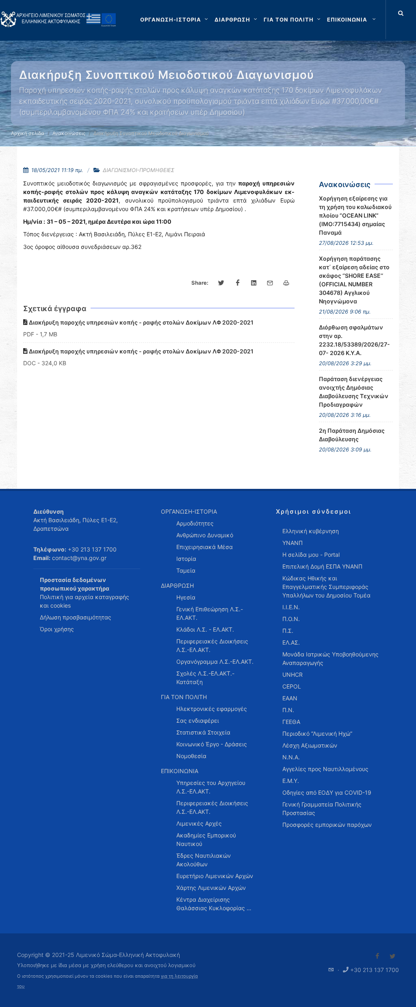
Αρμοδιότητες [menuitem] (195, 523)
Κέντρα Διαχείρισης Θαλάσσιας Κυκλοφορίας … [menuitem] (213, 903)
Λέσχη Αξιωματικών (309, 745)
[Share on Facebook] (238, 283)
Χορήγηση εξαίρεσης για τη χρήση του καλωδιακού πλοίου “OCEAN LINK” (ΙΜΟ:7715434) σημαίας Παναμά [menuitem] (355, 215)
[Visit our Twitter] (392, 956)
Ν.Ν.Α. (291, 757)
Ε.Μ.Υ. (290, 780)
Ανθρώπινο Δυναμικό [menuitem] (204, 535)
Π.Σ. (287, 630)
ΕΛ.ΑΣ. (291, 642)
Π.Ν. (288, 709)
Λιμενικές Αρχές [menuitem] (199, 823)
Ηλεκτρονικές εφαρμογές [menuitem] (211, 708)
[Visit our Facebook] (377, 956)
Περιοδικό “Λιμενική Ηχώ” (317, 733)
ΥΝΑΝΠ (292, 542)
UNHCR (292, 674)
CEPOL (291, 686)
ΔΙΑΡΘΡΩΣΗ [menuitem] (177, 585)
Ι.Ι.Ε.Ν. (291, 607)
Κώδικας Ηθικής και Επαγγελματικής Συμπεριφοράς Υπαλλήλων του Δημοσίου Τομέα (326, 587)
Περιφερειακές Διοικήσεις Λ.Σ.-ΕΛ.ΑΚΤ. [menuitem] (212, 645)
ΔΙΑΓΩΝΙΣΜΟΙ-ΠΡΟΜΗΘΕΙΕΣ (138, 170)
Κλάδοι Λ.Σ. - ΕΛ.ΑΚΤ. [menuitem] (205, 629)
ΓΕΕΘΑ (291, 721)
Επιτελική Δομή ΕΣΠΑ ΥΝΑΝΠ (322, 566)
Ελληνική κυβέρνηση (310, 530)
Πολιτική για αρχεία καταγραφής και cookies (84, 601)
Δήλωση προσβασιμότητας (75, 617)
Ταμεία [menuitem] (185, 570)
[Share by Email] (270, 283)
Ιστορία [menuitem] (186, 558)
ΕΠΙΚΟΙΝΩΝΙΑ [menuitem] (179, 770)
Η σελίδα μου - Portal (311, 554)
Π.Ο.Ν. (291, 618)
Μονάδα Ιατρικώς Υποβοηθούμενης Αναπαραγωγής (330, 658)
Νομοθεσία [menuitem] (191, 755)
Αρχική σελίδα (27, 133)
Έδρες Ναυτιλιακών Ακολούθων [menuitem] (203, 860)
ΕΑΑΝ (289, 698)
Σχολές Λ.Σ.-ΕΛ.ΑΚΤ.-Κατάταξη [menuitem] (205, 677)
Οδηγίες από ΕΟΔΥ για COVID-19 (326, 792)
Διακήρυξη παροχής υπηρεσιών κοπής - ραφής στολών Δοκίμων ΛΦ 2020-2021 (141, 322)
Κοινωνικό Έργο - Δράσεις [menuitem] (211, 744)
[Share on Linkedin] (254, 283)
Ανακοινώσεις (68, 133)
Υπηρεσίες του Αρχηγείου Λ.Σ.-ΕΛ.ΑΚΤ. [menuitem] (210, 787)
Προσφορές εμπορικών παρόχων (327, 824)
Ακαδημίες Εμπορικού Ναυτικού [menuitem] (206, 839)
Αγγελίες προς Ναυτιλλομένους (325, 768)
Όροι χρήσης (57, 629)
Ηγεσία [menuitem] (185, 597)
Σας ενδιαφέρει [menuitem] (197, 720)
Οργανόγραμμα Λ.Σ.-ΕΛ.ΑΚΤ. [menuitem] (215, 661)
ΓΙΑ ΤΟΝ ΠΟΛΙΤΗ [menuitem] (184, 696)
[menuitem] (352, 19)
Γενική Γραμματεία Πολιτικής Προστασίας (322, 808)
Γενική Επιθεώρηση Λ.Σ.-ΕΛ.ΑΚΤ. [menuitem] (209, 613)
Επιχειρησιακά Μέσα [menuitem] (204, 546)
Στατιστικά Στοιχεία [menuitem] (203, 732)
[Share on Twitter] (221, 283)
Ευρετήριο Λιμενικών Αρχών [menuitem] (214, 875)
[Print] (286, 283)
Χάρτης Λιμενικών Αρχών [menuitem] (211, 887)
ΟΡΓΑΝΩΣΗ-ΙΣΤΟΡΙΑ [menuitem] (189, 511)
